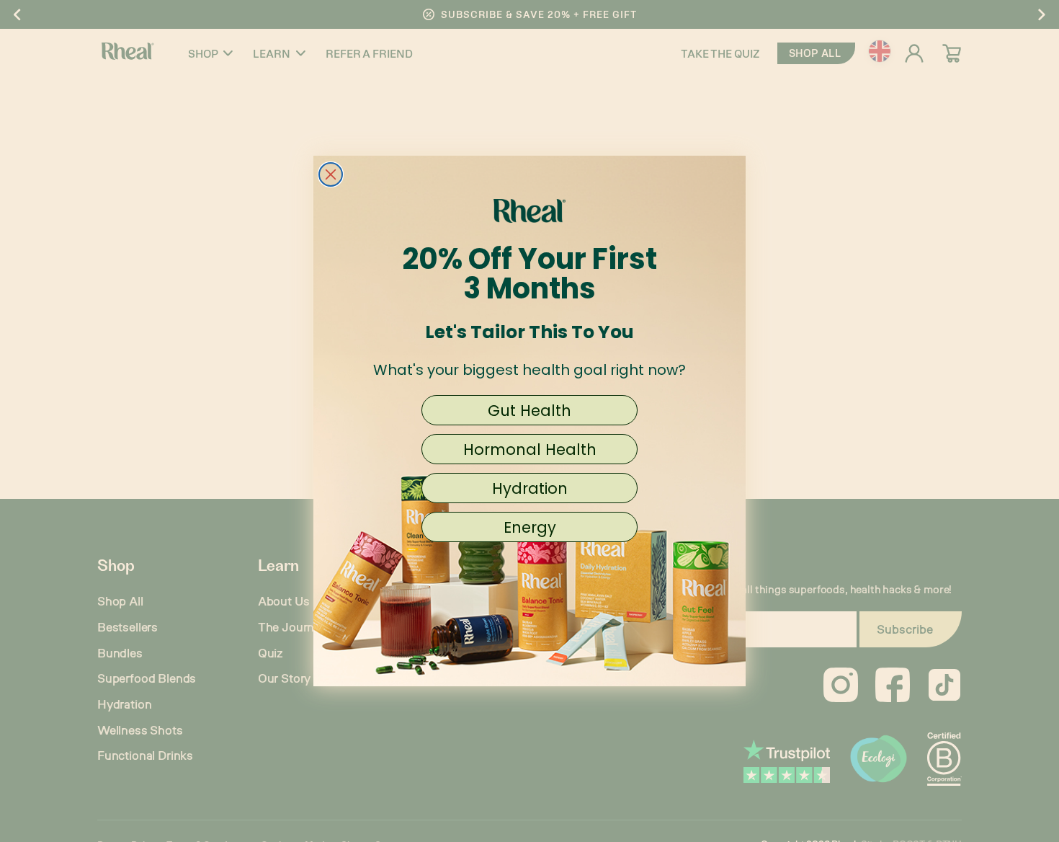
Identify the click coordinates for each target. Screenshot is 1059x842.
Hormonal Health (529, 449)
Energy (530, 527)
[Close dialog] (330, 174)
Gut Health (529, 410)
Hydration (530, 488)
